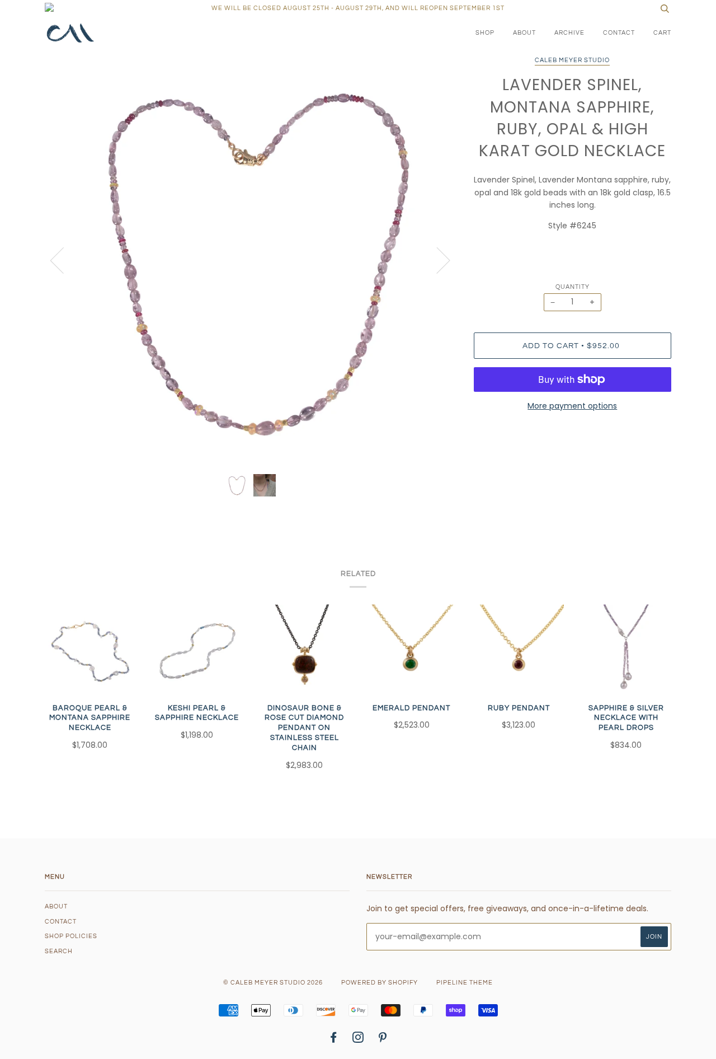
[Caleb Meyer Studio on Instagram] (358, 1040)
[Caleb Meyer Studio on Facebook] (334, 1040)
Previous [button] (64, 259)
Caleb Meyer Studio (572, 60)
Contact (619, 33)
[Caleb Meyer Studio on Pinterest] (383, 1040)
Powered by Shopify (379, 983)
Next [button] (436, 259)
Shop (484, 33)
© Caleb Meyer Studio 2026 (273, 983)
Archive (569, 33)
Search (59, 951)
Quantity (572, 287)
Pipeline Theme (464, 983)
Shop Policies (71, 936)
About (524, 33)
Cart (662, 33)
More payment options (572, 405)
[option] (251, 259)
